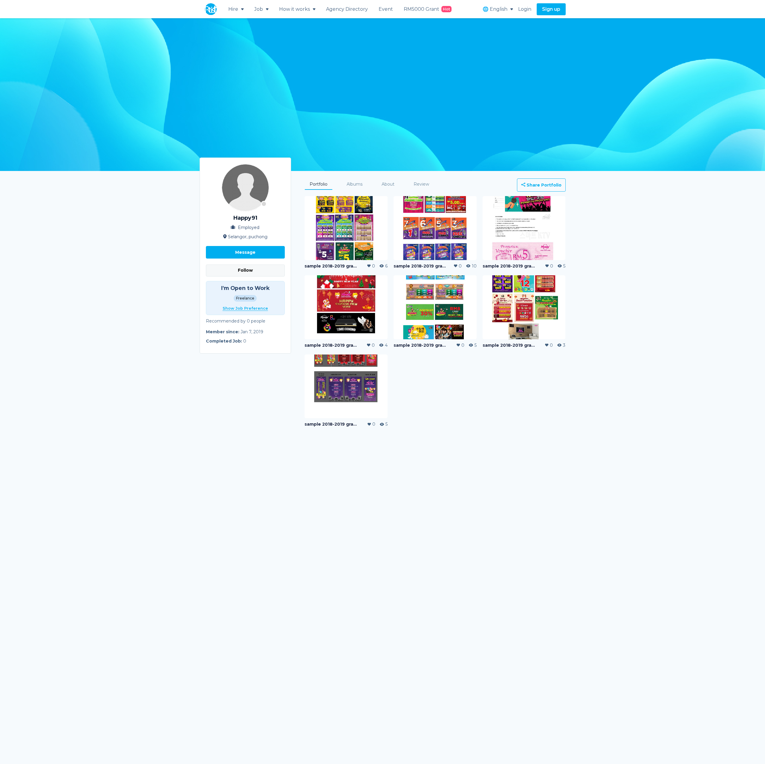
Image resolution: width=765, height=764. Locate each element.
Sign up (551, 9)
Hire (233, 9)
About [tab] (388, 184)
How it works (294, 9)
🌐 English (495, 9)
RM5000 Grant (427, 9)
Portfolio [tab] (319, 184)
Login (524, 9)
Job (258, 9)
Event (386, 9)
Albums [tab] (354, 184)
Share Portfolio (543, 185)
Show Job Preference (245, 308)
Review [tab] (421, 184)
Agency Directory (347, 9)
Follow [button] (245, 270)
